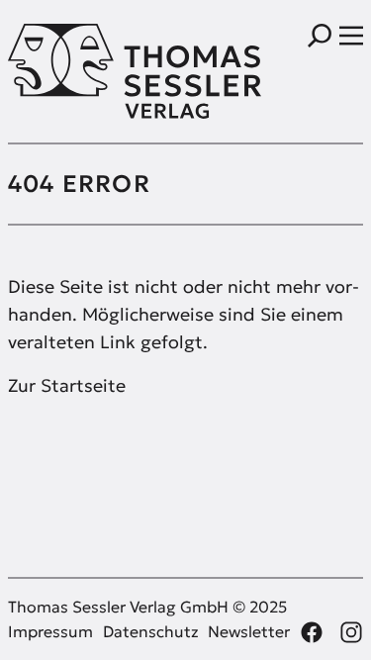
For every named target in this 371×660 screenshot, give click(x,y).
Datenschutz (151, 631)
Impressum (50, 631)
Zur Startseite (67, 385)
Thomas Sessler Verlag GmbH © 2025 (147, 606)
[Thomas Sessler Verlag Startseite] (97, 71)
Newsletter (249, 631)
